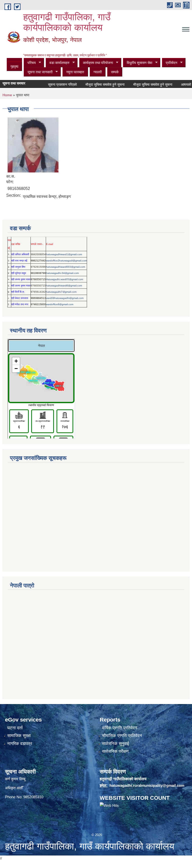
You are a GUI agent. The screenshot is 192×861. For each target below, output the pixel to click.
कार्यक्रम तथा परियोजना (96, 63)
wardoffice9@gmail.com (59, 304)
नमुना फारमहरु (75, 72)
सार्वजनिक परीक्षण (115, 751)
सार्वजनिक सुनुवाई (115, 743)
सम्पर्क (114, 72)
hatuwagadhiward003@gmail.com (65, 266)
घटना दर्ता (15, 728)
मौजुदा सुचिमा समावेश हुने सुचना (97, 84)
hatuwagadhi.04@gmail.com (62, 273)
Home (7, 95)
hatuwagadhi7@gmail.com (61, 291)
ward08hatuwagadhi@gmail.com (65, 298)
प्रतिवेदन (169, 63)
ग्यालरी (98, 72)
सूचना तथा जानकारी (38, 72)
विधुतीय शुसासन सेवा (137, 63)
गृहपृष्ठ (14, 66)
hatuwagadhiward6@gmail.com (64, 285)
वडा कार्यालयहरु (58, 63)
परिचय (30, 63)
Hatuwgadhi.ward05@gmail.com (64, 279)
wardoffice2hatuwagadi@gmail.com (66, 260)
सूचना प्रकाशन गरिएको (55, 84)
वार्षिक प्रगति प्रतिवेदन (119, 728)
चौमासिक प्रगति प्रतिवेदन (122, 735)
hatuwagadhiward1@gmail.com (64, 254)
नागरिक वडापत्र (19, 743)
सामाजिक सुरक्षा (19, 735)
